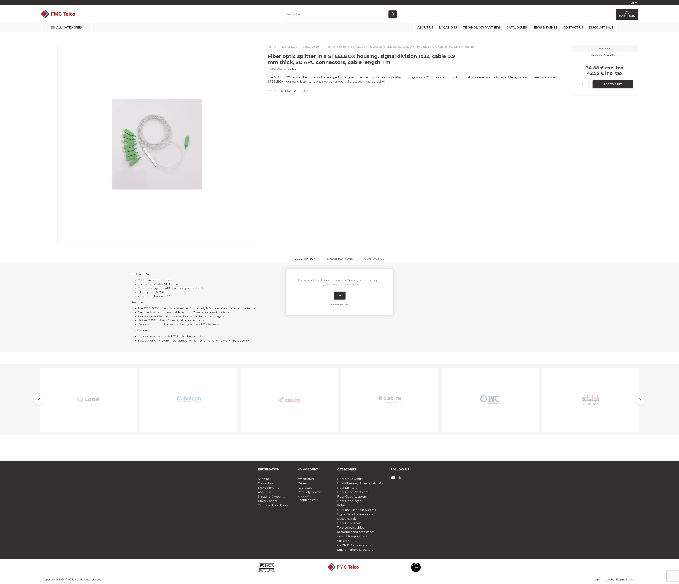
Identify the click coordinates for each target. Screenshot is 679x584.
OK (339, 295)
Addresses (305, 487)
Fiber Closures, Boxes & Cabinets (360, 483)
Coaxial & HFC (346, 541)
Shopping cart (308, 500)
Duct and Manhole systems (356, 510)
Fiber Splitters (347, 487)
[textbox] (335, 14)
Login (596, 579)
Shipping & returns (271, 496)
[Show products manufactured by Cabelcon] (188, 400)
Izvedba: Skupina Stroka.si (620, 579)
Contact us (573, 27)
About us (425, 27)
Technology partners (482, 27)
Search (392, 14)
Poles (341, 505)
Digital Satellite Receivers (355, 514)
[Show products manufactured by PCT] (590, 400)
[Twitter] (401, 478)
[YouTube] (393, 478)
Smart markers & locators (355, 549)
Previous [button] (39, 399)
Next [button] (640, 399)
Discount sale (601, 27)
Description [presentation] (305, 258)
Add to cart (612, 84)
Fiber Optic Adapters (352, 496)
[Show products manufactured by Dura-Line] (389, 400)
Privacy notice (268, 501)
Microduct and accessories (355, 532)
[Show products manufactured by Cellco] (289, 400)
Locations (448, 27)
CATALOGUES (517, 27)
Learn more (339, 304)
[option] (88, 400)
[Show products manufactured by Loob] (88, 400)
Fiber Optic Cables (350, 479)
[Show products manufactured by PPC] (490, 400)
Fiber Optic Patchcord (353, 492)
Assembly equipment (352, 536)
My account (306, 479)
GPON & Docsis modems (354, 545)
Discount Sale (347, 518)
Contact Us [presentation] (374, 258)
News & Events (545, 27)
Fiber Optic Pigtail (349, 501)
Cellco (292, 68)
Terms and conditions (273, 505)
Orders (302, 483)
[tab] (305, 258)
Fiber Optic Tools (349, 523)
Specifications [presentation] (340, 258)
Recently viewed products (309, 493)
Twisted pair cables (350, 527)
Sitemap (264, 479)
